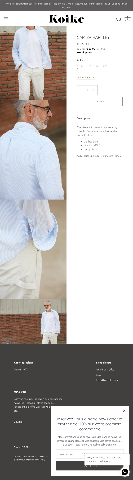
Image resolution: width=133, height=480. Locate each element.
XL (91, 66)
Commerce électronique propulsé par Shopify (31, 458)
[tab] (85, 118)
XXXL (105, 66)
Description (83, 118)
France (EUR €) (21, 447)
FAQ (98, 375)
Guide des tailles (86, 77)
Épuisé (99, 101)
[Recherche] (119, 19)
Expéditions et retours (107, 380)
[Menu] (6, 19)
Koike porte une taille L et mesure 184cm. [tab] (99, 141)
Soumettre (89, 465)
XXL (98, 66)
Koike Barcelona (29, 456)
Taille (80, 60)
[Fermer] (124, 410)
